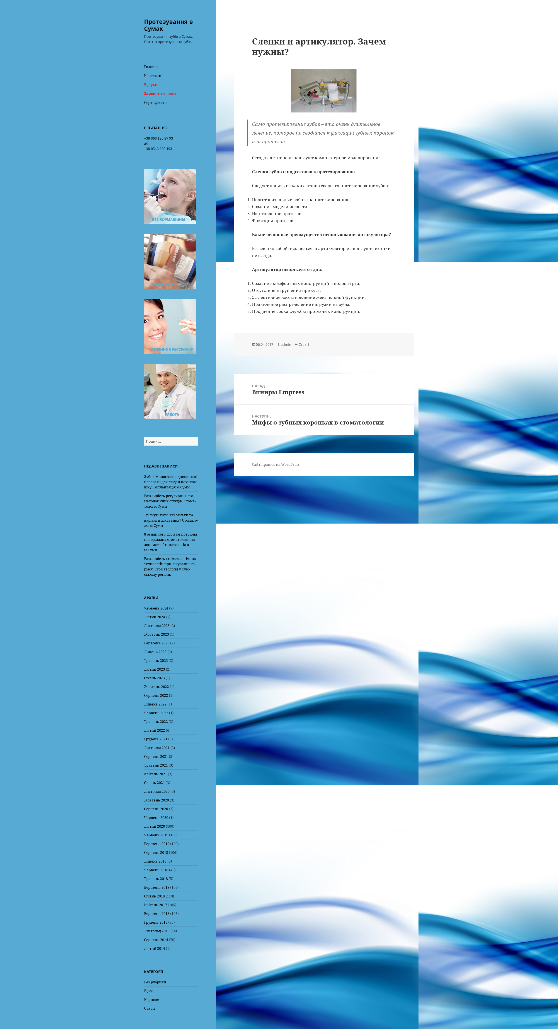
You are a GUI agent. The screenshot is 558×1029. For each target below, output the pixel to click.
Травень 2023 (156, 660)
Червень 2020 (156, 817)
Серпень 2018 (156, 852)
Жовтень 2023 (156, 634)
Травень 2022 (156, 721)
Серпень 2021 (156, 756)
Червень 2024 (156, 608)
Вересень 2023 (156, 643)
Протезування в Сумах (168, 25)
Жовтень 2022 (156, 686)
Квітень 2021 (155, 774)
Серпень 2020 (156, 808)
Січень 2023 (154, 678)
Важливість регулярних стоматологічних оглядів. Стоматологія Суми (170, 501)
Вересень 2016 (156, 913)
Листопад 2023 (157, 625)
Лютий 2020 (154, 826)
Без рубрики (155, 982)
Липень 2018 (155, 861)
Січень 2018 (154, 896)
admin (286, 344)
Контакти (152, 75)
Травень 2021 (156, 765)
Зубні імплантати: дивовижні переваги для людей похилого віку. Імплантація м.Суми (170, 482)
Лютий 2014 (154, 948)
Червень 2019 (156, 835)
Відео (148, 990)
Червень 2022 (156, 713)
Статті (149, 1008)
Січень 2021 (154, 782)
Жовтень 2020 (156, 800)
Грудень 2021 (155, 739)
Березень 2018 (156, 887)
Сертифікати (155, 102)
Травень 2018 (156, 878)
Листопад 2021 (157, 747)
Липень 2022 (155, 704)
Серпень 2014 (156, 939)
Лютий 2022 (154, 730)
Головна (151, 66)
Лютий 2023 (154, 669)
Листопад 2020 (157, 791)
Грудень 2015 (155, 922)
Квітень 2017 (155, 904)
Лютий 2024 (154, 617)
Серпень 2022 (156, 695)
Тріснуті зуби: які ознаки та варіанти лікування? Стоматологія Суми (171, 520)
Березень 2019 (156, 843)
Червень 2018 (156, 870)
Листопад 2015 (157, 931)
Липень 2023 (155, 651)
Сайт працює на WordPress (275, 464)
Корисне (151, 999)
